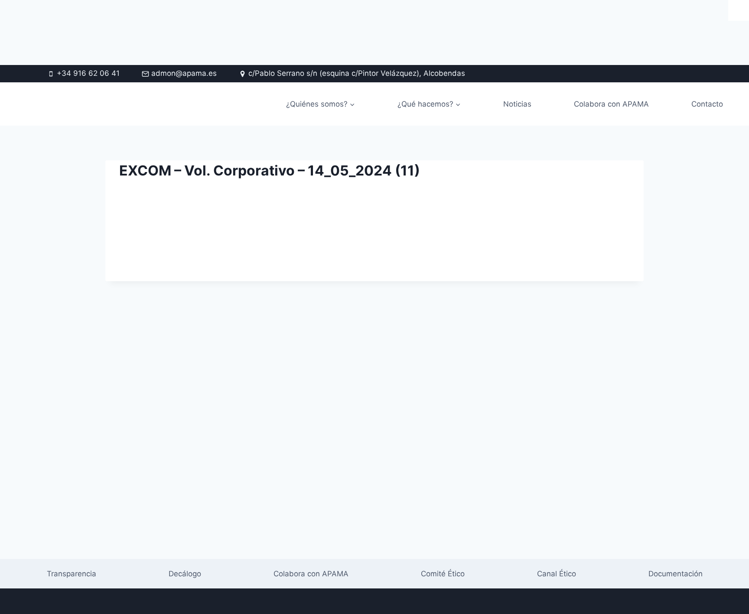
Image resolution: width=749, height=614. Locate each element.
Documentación (675, 573)
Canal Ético (556, 573)
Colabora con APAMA (611, 104)
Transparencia (71, 573)
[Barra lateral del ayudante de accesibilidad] (738, 10)
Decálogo (185, 573)
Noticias (517, 104)
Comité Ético (443, 573)
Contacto (707, 104)
